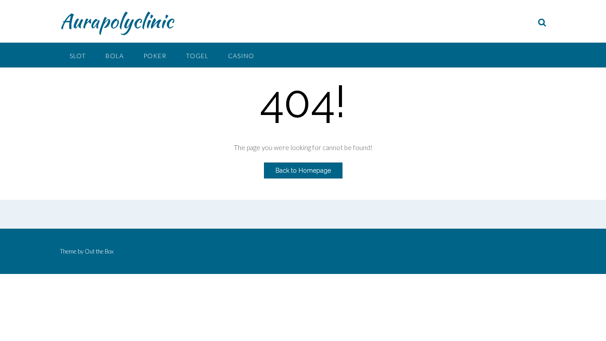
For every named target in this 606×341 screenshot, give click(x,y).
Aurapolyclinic (116, 21)
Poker (154, 55)
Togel (197, 55)
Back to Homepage (303, 170)
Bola (115, 55)
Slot (78, 55)
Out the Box (99, 251)
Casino (241, 55)
